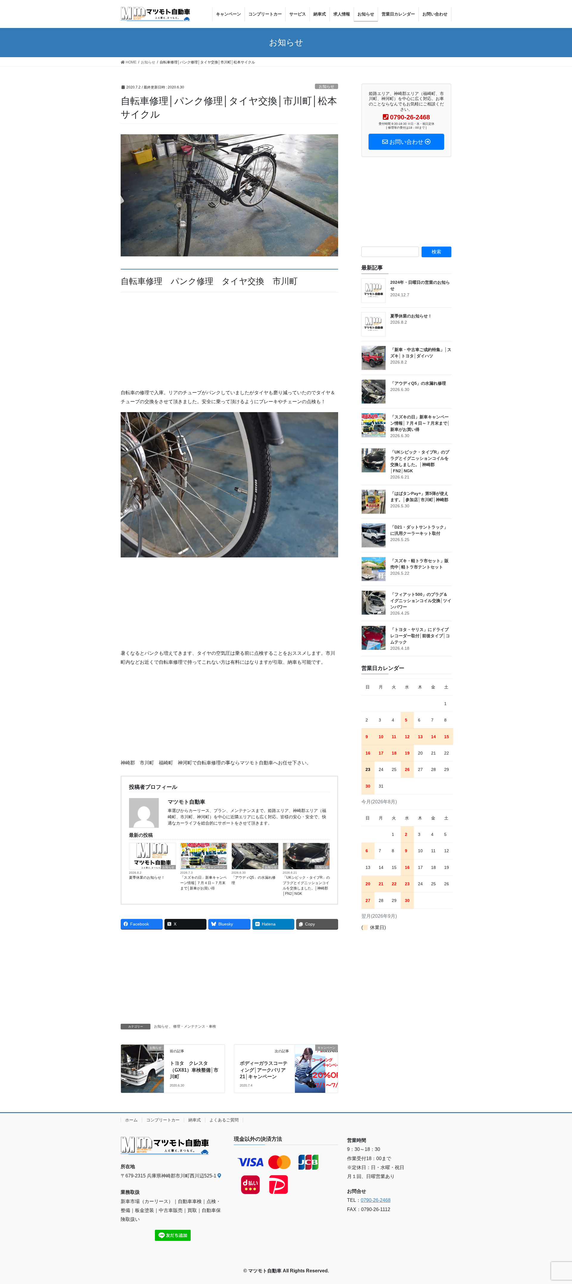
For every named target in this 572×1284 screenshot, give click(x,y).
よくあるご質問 (224, 1120)
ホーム (131, 1120)
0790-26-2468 (376, 1200)
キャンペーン (217, 867)
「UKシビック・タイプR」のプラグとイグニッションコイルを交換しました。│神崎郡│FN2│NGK (306, 885)
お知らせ (326, 86)
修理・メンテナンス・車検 (194, 1026)
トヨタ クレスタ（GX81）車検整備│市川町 (194, 1070)
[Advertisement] (229, 344)
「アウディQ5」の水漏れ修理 (253, 880)
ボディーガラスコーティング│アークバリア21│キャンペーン (263, 1070)
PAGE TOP (554, 1240)
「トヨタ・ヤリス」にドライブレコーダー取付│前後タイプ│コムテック (420, 635)
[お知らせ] (142, 1058)
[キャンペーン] (316, 1061)
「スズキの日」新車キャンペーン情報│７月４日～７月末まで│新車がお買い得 (203, 882)
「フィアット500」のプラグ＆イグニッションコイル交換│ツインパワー (420, 600)
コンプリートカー (163, 1120)
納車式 (194, 1120)
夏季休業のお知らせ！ (147, 877)
